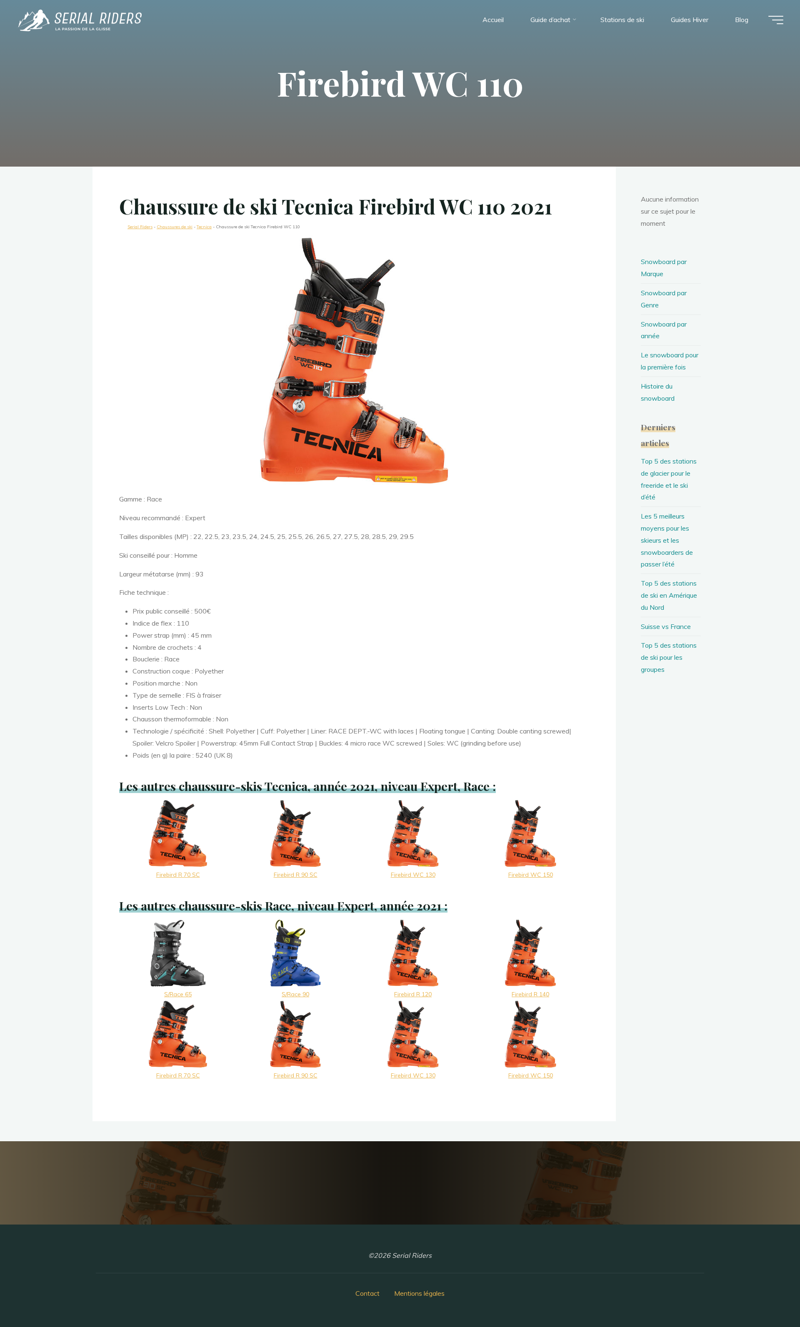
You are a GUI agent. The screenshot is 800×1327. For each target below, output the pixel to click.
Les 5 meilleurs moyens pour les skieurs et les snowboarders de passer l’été (667, 540)
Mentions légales (419, 1293)
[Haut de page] (767, 1294)
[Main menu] (775, 20)
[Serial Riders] (79, 19)
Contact (367, 1293)
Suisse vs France (666, 626)
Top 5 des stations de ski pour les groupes (669, 657)
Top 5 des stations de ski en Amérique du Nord (669, 595)
